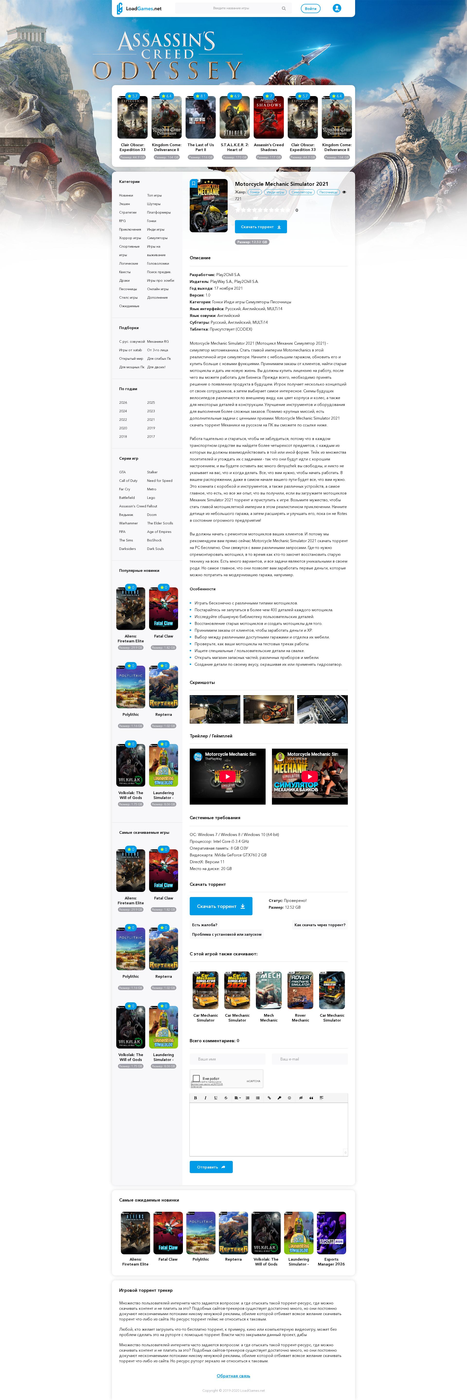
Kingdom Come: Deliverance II (166, 147)
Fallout (152, 506)
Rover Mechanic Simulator (300, 1018)
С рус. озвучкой (132, 341)
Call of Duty (128, 480)
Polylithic (131, 714)
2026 (123, 402)
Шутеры (154, 204)
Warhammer (128, 523)
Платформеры (159, 212)
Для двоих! (156, 367)
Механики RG (158, 341)
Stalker (152, 472)
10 (288, 210)
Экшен (124, 204)
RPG (122, 221)
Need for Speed (159, 480)
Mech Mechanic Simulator (269, 1018)
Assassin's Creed (132, 506)
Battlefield (127, 497)
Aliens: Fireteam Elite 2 (131, 638)
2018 (123, 436)
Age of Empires (159, 531)
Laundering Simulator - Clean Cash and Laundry (164, 794)
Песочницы (128, 289)
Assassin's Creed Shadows (269, 147)
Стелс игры (128, 297)
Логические (128, 263)
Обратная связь (233, 1376)
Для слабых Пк (159, 358)
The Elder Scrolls (160, 523)
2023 (151, 411)
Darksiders (127, 549)
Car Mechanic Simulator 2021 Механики (205, 1018)
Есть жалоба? (204, 925)
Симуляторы (157, 238)
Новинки (126, 195)
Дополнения (157, 297)
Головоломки (158, 263)
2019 (151, 428)
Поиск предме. (159, 272)
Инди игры (155, 229)
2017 (151, 436)
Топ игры (154, 195)
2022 (123, 419)
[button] (195, 1098)
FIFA (122, 531)
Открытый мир (131, 358)
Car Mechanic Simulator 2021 (237, 1018)
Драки (124, 280)
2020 (123, 428)
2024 (123, 411)
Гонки (151, 221)
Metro (151, 489)
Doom (152, 514)
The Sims (126, 540)
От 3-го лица (157, 350)
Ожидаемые (129, 306)
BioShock (154, 540)
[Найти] (284, 8)
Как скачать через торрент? (320, 925)
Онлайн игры (158, 289)
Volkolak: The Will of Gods (130, 794)
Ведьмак (126, 514)
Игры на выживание (156, 250)
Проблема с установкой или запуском (226, 934)
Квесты (125, 272)
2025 (151, 402)
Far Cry (124, 489)
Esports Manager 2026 (331, 1261)
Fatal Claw (163, 636)
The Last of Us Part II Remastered (201, 147)
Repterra (163, 714)
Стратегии (127, 212)
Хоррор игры (130, 238)
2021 (151, 419)
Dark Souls (155, 549)
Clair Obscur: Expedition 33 (133, 147)
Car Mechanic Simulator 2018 (332, 1018)
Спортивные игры (129, 250)
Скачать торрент (258, 226)
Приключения (130, 229)
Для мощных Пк (131, 367)
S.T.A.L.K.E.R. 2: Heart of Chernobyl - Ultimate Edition (235, 147)
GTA (122, 472)
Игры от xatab (130, 350)
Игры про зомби (160, 280)
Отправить (208, 1167)
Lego (151, 497)
